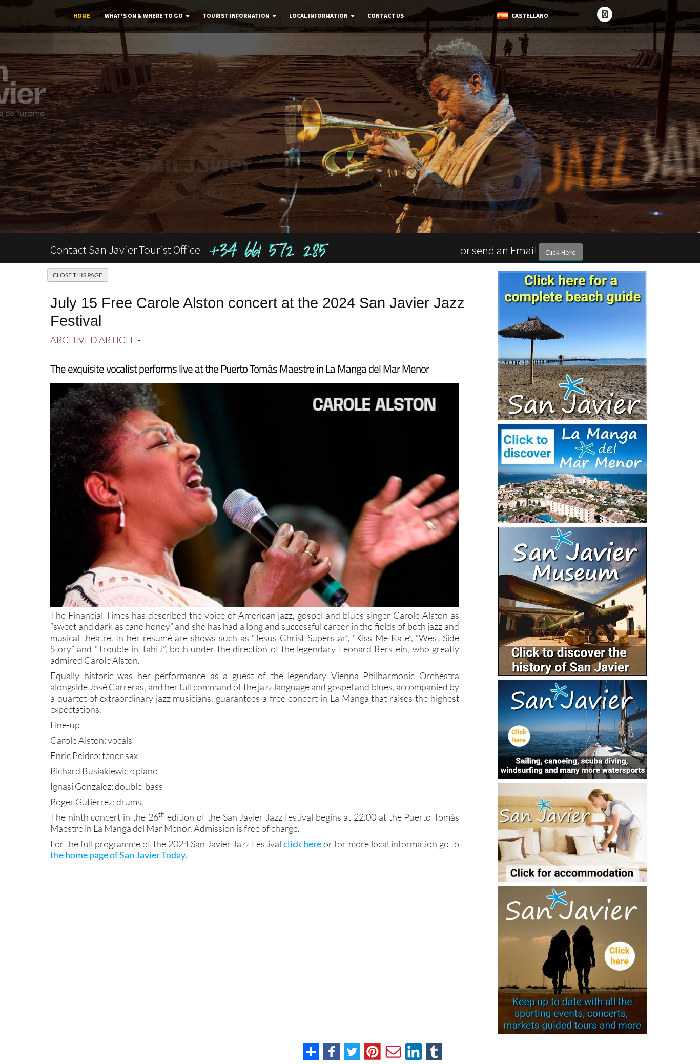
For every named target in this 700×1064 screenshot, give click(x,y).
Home (81, 15)
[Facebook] (604, 14)
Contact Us (385, 15)
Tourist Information (236, 15)
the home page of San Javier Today (118, 855)
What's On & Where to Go (144, 15)
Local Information (318, 15)
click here (302, 843)
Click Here (560, 252)
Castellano (528, 15)
